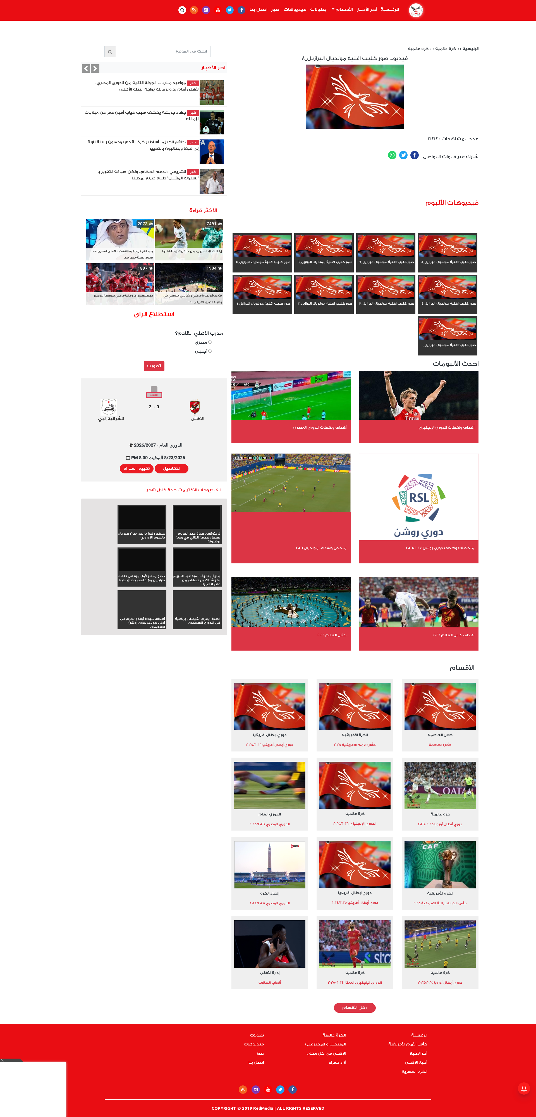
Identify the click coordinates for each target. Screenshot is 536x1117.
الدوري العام (270, 814)
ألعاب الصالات (270, 983)
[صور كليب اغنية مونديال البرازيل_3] (386, 288)
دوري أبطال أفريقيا (269, 735)
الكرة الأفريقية (355, 735)
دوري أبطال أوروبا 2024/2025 (440, 983)
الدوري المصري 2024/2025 (270, 903)
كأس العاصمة (440, 735)
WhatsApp (392, 155)
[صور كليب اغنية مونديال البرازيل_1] (262, 288)
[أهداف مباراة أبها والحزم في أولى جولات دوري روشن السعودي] (142, 613)
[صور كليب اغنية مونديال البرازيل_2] (324, 288)
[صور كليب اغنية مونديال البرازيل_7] (386, 246)
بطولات (318, 9)
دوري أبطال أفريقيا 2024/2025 (355, 903)
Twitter (403, 155)
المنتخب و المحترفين (325, 1044)
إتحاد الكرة (269, 893)
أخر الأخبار (367, 9)
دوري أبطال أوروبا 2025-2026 (440, 824)
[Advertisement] (376, 181)
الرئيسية (389, 9)
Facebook (414, 155)
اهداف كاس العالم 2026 (453, 635)
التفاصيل (171, 468)
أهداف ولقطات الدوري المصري (319, 427)
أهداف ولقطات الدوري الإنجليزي (446, 427)
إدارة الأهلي (269, 973)
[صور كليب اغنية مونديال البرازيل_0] (447, 330)
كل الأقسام (354, 1007)
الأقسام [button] (343, 9)
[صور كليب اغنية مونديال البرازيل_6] (324, 246)
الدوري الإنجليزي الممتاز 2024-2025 (355, 983)
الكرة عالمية (334, 1035)
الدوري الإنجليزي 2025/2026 (354, 824)
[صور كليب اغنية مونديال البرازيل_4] (447, 288)
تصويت (154, 366)
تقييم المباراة (137, 468)
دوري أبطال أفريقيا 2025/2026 (269, 745)
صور (275, 9)
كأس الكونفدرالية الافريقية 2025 (440, 903)
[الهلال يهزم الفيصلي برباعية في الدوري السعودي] (197, 613)
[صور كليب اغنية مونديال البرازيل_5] (262, 246)
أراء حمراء (337, 1062)
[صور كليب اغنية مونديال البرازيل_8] (447, 246)
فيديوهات (295, 9)
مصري (201, 342)
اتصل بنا (258, 9)
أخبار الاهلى (416, 1062)
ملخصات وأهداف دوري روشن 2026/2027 (440, 548)
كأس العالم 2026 (331, 635)
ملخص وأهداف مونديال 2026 (321, 548)
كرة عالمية (445, 49)
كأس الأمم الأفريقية (407, 1044)
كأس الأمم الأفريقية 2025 (355, 745)
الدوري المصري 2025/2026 (270, 824)
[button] (86, 68)
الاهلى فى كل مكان (326, 1053)
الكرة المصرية (414, 1071)
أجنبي (201, 351)
